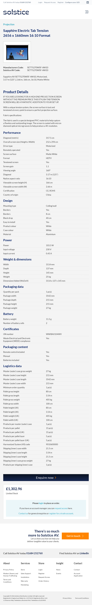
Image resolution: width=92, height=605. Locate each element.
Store (23, 570)
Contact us (23, 513)
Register (61, 2)
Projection (8, 24)
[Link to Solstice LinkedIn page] (87, 2)
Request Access (50, 2)
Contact (77, 570)
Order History (43, 581)
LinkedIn (84, 553)
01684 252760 (25, 2)
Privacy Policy (8, 570)
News (58, 570)
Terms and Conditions (7, 581)
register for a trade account (61, 513)
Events (58, 573)
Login (40, 2)
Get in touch (73, 535)
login (41, 503)
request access (61, 508)
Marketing (25, 585)
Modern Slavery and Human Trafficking (10, 574)
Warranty (24, 581)
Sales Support (26, 573)
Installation (25, 577)
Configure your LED (72, 2)
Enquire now (45, 477)
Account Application (78, 574)
